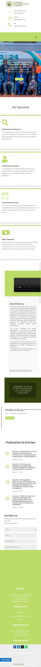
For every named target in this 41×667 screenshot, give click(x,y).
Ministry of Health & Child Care (20, 616)
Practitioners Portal (10, 202)
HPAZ (20, 620)
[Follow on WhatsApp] (26, 646)
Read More (19, 79)
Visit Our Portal (20, 219)
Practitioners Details (10, 166)
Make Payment (8, 239)
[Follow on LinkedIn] (18, 646)
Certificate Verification (11, 129)
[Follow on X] (22, 646)
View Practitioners (20, 182)
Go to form (6, 660)
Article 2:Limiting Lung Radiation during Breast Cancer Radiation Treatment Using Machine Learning (23, 466)
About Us (20, 612)
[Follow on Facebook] (14, 646)
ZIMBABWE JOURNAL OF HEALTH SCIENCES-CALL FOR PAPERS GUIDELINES (22, 389)
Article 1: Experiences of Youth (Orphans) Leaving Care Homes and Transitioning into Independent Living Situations (24, 454)
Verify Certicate (20, 146)
